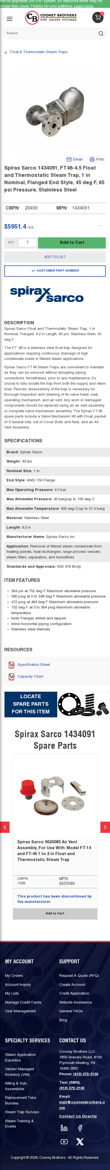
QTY (11, 243)
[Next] (105, 827)
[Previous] (5, 827)
